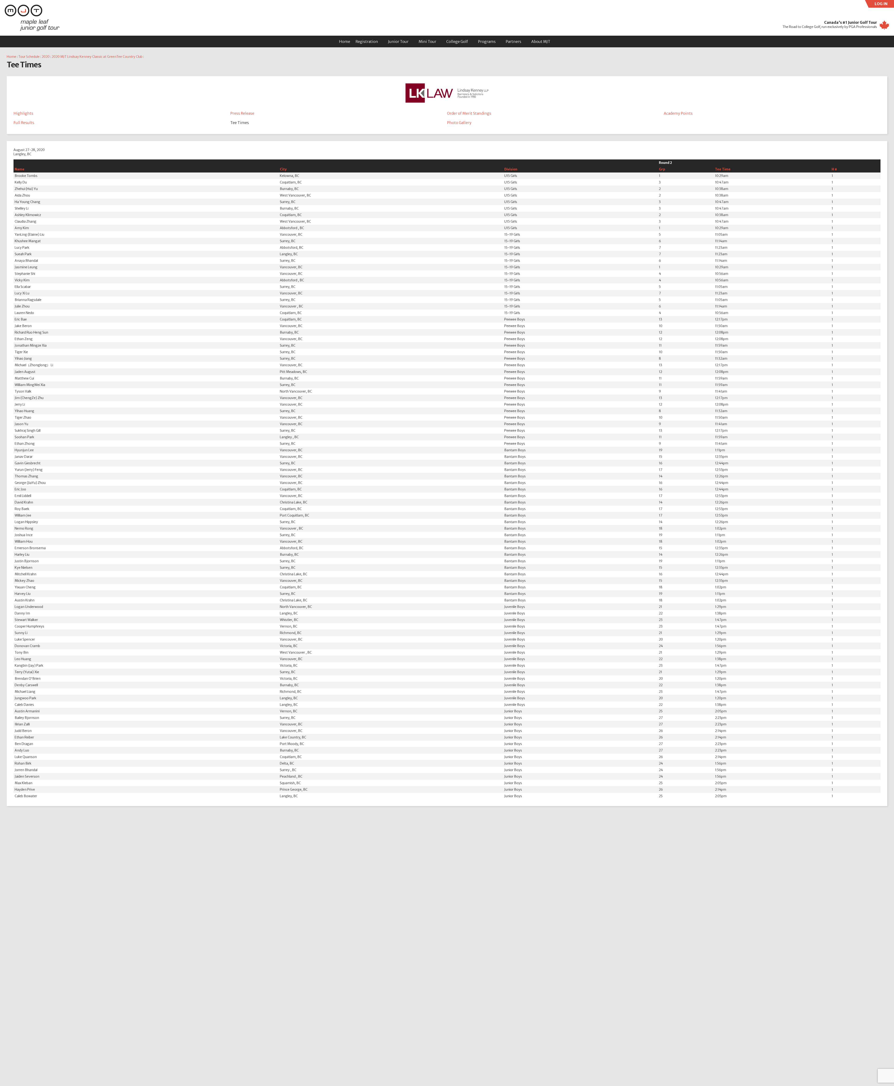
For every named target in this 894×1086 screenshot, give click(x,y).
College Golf (457, 41)
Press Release (242, 113)
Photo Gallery (459, 122)
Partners (513, 41)
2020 (46, 56)
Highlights (23, 113)
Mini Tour (427, 41)
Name (19, 169)
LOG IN (884, 4)
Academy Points (678, 113)
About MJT (540, 41)
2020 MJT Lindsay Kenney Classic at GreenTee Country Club (97, 56)
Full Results (24, 122)
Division (510, 169)
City (283, 169)
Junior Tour (398, 41)
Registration (367, 41)
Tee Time (723, 169)
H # (834, 169)
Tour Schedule (29, 56)
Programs (487, 41)
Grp (662, 169)
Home (344, 41)
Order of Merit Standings (469, 113)
